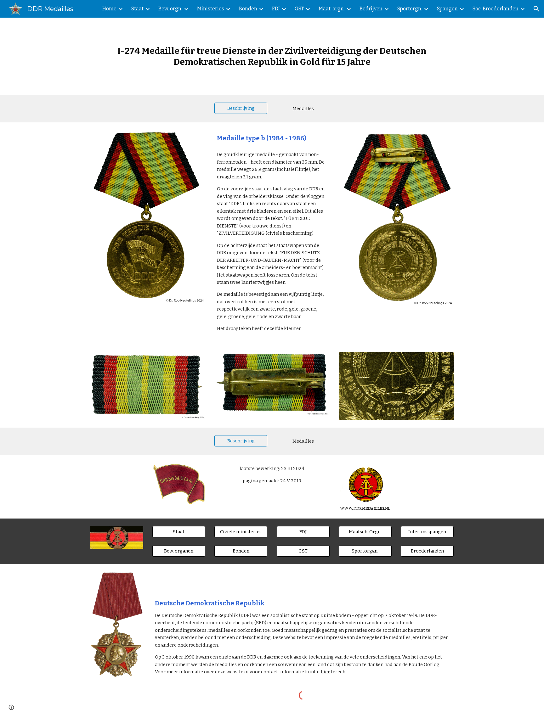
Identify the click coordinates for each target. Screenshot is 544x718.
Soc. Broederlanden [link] (495, 9)
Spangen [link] (447, 9)
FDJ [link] (276, 9)
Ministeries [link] (210, 9)
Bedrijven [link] (371, 9)
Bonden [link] (248, 9)
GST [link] (299, 9)
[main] (272, 56)
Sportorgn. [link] (409, 9)
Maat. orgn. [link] (332, 9)
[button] (536, 8)
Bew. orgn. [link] (170, 9)
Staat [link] (137, 9)
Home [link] (109, 9)
